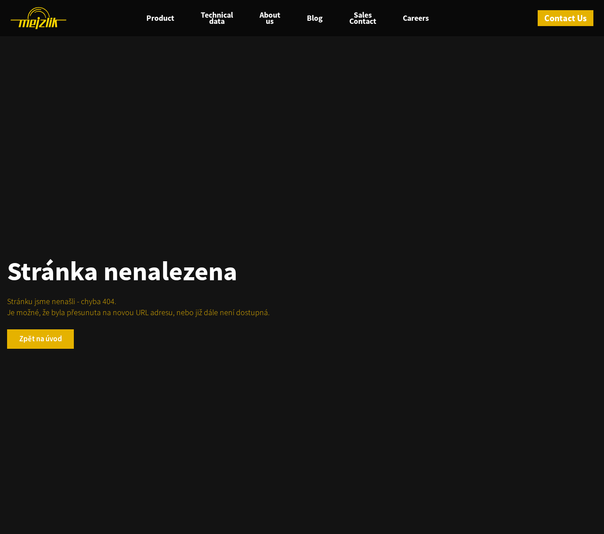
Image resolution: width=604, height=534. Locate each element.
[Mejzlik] (38, 18)
